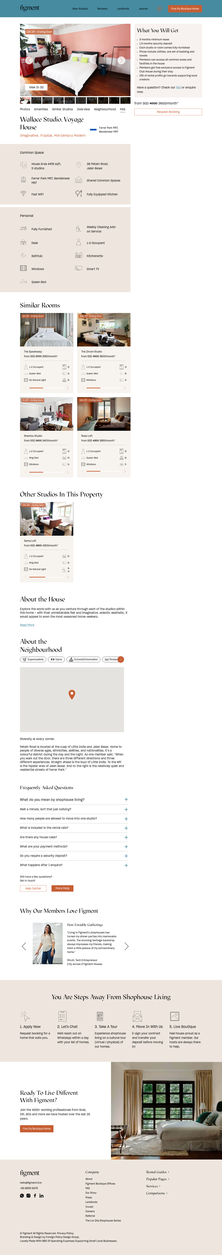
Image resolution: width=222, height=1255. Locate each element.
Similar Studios (62, 109)
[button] (29, 60)
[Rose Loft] (104, 414)
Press (88, 1197)
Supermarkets (35, 659)
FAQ (122, 109)
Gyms (58, 659)
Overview (83, 109)
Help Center (33, 888)
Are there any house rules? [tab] (38, 837)
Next (69, 330)
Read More (27, 625)
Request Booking (168, 112)
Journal (143, 8)
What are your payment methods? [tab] (44, 846)
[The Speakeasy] (46, 330)
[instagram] (28, 1196)
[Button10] (24, 946)
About (88, 1178)
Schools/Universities (86, 659)
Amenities (41, 109)
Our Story (90, 1192)
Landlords (123, 8)
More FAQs (62, 888)
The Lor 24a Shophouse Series (103, 1220)
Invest (89, 1206)
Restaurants (117, 659)
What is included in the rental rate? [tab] (44, 828)
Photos (25, 109)
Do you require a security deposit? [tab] (43, 856)
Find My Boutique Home (185, 8)
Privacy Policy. (65, 1233)
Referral (90, 1215)
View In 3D (36, 87)
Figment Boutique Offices (100, 1183)
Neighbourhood (105, 109)
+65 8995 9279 (29, 1188)
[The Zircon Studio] (104, 330)
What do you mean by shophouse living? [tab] (52, 799)
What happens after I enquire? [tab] (41, 865)
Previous (24, 330)
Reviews (102, 8)
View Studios (80, 8)
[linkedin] (41, 1196)
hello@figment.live (31, 1182)
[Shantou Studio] (46, 414)
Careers (90, 1211)
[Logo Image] (29, 8)
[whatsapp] (22, 1196)
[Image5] (159, 9)
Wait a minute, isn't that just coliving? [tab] (45, 809)
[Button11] (127, 946)
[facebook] (35, 1196)
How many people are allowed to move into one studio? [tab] (58, 818)
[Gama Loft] (46, 519)
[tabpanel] (46, 330)
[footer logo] (29, 1174)
